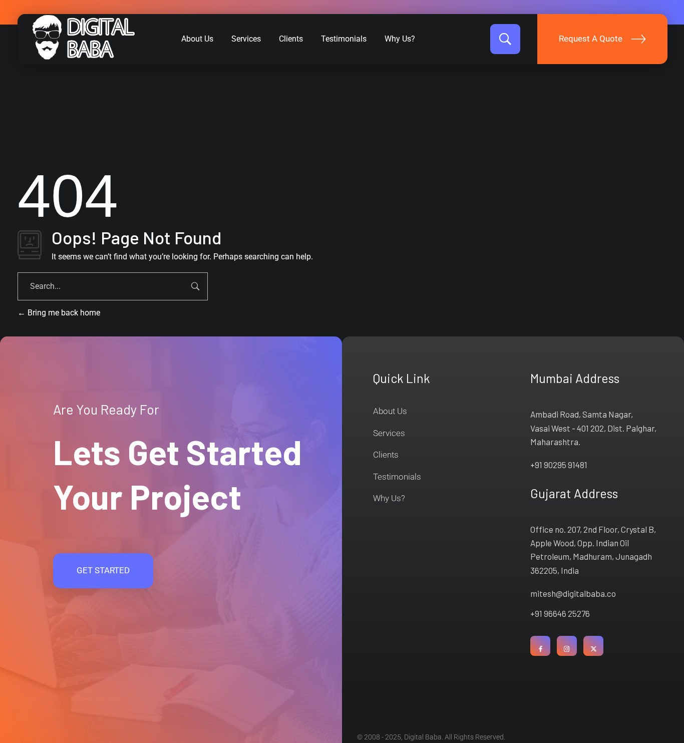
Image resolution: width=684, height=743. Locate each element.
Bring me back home (63, 312)
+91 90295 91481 (558, 465)
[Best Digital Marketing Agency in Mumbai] (84, 37)
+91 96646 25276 (560, 613)
